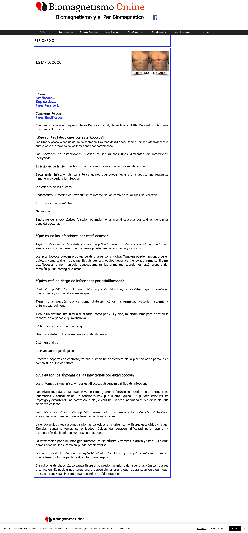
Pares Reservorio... (49, 105)
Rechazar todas (218, 528)
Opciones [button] (201, 528)
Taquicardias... (46, 102)
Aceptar (235, 528)
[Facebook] (155, 17)
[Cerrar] (244, 528)
